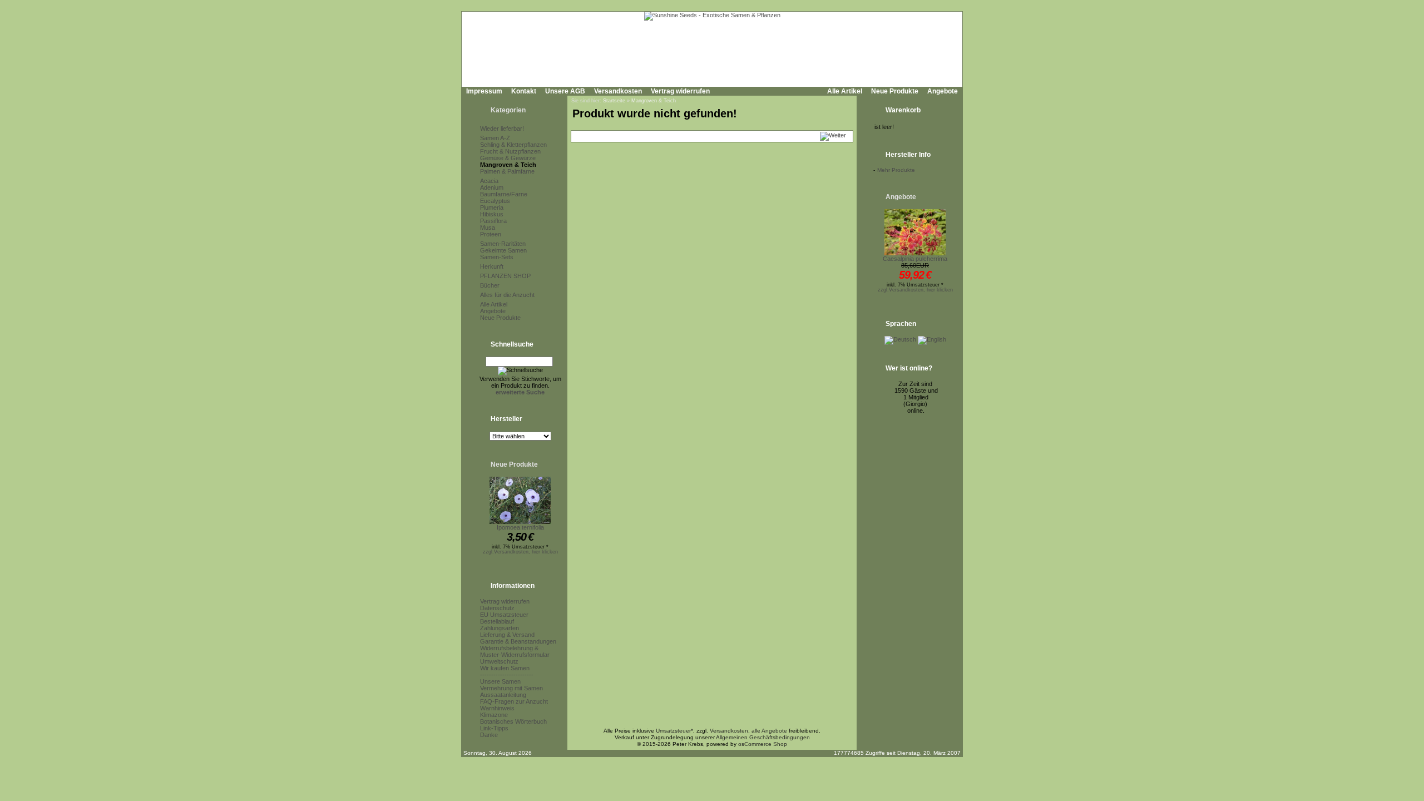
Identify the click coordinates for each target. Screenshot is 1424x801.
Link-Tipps (494, 728)
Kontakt (523, 91)
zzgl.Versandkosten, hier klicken (520, 552)
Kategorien (508, 110)
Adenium (491, 187)
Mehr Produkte (896, 170)
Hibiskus (491, 214)
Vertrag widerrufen (680, 91)
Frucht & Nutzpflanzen (510, 151)
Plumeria (491, 207)
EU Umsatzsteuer (504, 614)
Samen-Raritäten (503, 243)
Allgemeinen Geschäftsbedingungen (763, 737)
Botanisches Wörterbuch (513, 721)
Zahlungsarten (499, 628)
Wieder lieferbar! (502, 128)
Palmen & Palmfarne (507, 171)
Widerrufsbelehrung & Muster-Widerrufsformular (515, 651)
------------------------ (506, 674)
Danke (489, 734)
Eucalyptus (495, 200)
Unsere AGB (565, 91)
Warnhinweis (497, 708)
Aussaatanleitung (503, 694)
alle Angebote (769, 731)
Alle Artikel (844, 91)
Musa (487, 227)
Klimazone (494, 714)
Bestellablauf (497, 621)
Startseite (614, 100)
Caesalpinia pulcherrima (915, 258)
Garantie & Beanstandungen (518, 641)
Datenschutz (497, 608)
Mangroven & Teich (508, 164)
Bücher (490, 285)
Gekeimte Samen (503, 250)
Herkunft (491, 266)
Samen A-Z (495, 138)
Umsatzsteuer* (674, 731)
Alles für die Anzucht (507, 294)
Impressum (484, 91)
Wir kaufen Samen (505, 668)
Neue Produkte (894, 91)
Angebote (942, 91)
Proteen (490, 234)
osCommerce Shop (762, 744)
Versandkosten (618, 91)
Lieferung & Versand (507, 634)
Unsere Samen (500, 681)
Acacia (489, 180)
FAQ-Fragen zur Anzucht (514, 701)
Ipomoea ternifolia (520, 527)
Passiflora (493, 220)
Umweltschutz (499, 661)
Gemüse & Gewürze (508, 158)
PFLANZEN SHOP (505, 276)
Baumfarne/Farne (503, 194)
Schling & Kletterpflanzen (513, 144)
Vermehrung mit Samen (511, 688)
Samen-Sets (496, 257)
